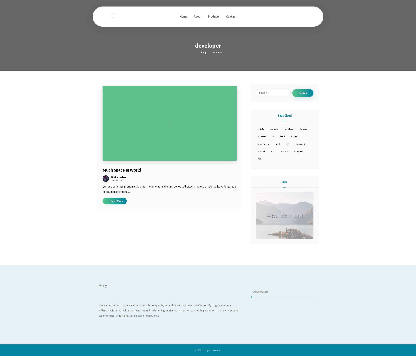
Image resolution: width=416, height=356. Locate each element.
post (278, 144)
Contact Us (262, 318)
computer (274, 129)
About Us (261, 308)
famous (303, 129)
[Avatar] (106, 178)
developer (289, 129)
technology (301, 144)
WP (259, 159)
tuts (272, 151)
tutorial (261, 151)
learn (282, 136)
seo (287, 144)
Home (259, 302)
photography (264, 144)
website (284, 151)
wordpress (298, 151)
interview (262, 136)
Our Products (264, 313)
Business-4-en (118, 177)
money (294, 136)
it (273, 136)
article (261, 129)
